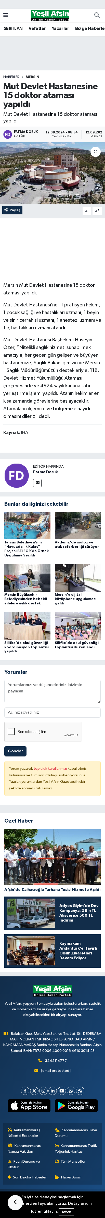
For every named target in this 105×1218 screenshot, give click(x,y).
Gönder (15, 751)
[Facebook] (25, 1091)
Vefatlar (37, 28)
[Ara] (97, 15)
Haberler (11, 77)
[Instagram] (43, 1091)
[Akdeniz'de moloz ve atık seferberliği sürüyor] (78, 525)
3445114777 (56, 1061)
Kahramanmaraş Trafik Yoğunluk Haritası (76, 1148)
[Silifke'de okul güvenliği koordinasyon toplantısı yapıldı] (27, 626)
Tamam (66, 1211)
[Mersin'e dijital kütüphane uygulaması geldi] (78, 578)
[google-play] (76, 1106)
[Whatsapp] (71, 1091)
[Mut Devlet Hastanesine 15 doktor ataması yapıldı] (52, 173)
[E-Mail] (37, 483)
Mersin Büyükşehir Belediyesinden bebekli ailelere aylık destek (25, 599)
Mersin (32, 77)
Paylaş (15, 210)
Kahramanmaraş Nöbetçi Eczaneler (24, 1133)
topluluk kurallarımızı (51, 768)
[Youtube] (62, 1091)
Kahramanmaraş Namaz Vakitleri (24, 1148)
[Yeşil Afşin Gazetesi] (50, 15)
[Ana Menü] (5, 15)
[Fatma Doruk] (16, 475)
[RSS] (80, 1091)
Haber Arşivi (71, 1177)
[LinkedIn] (52, 1091)
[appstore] (28, 1106)
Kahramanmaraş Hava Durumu (76, 1133)
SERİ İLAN (13, 28)
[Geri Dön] (15, 1202)
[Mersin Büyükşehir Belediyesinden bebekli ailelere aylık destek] (27, 578)
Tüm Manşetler (73, 1161)
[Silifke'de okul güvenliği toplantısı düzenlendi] (78, 626)
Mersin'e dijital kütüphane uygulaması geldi (75, 599)
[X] (34, 1091)
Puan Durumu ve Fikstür (24, 1164)
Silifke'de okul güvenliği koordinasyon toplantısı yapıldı (26, 647)
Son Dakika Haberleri (30, 1177)
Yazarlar (60, 28)
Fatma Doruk (45, 472)
